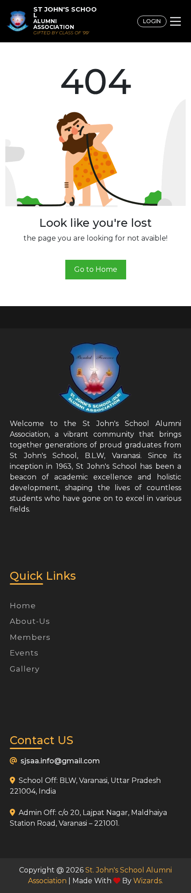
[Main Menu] (175, 21)
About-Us (30, 621)
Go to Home (95, 269)
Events (24, 652)
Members (30, 637)
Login (152, 21)
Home (23, 605)
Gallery (25, 668)
